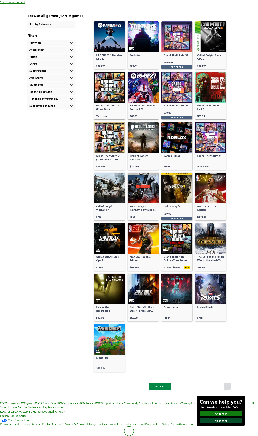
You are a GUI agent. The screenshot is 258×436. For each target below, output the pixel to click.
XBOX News (86, 403)
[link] (109, 45)
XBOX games (26, 403)
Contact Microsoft (53, 424)
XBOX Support (102, 403)
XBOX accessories (67, 403)
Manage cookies (97, 424)
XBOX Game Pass (45, 403)
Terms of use (115, 424)
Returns (22, 407)
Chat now (221, 413)
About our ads (187, 424)
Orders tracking (37, 407)
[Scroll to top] (227, 386)
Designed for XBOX (53, 411)
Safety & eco (170, 424)
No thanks (221, 420)
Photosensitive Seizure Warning (171, 403)
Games (37, 411)
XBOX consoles (9, 403)
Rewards (5, 411)
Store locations (57, 407)
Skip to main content (12, 2)
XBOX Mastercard (21, 411)
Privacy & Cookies (75, 424)
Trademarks (131, 424)
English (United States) (13, 415)
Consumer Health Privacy (15, 424)
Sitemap (36, 424)
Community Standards (137, 403)
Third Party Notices (149, 424)
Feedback (117, 403)
